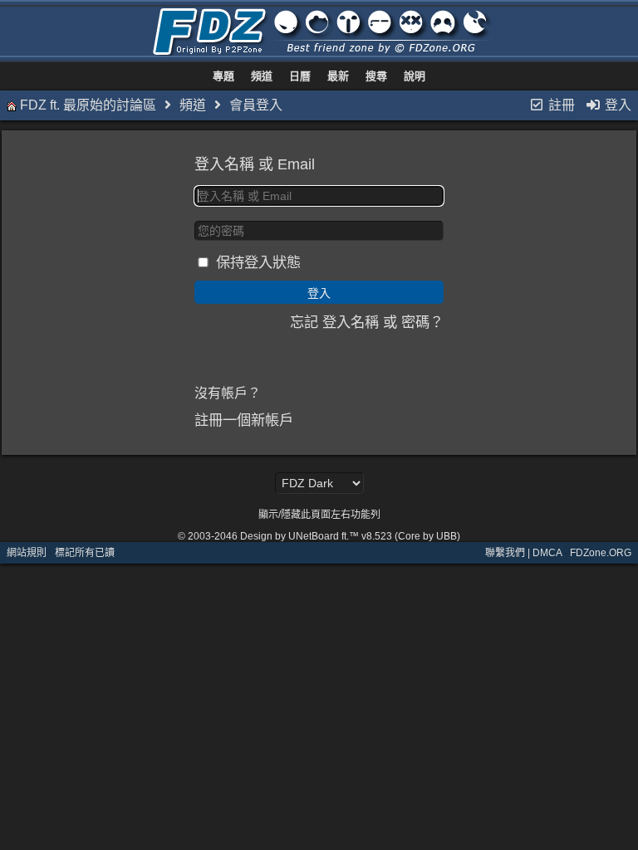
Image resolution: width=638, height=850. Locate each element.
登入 (616, 105)
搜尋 (376, 76)
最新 (338, 76)
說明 (414, 76)
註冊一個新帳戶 (243, 420)
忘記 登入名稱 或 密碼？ (367, 322)
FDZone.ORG (600, 553)
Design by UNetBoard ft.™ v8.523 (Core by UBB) (350, 536)
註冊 (560, 105)
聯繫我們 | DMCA (523, 553)
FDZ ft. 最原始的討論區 (88, 105)
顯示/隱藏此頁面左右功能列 (319, 514)
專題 (223, 76)
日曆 (300, 76)
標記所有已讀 (85, 553)
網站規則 (27, 553)
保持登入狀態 (258, 262)
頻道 (261, 76)
